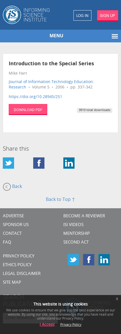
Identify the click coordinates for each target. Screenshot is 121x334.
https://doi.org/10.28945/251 (35, 97)
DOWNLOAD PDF (28, 109)
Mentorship (76, 234)
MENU (56, 36)
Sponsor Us (16, 225)
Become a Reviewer (84, 216)
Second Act (76, 242)
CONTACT (12, 234)
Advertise (13, 216)
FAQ (7, 242)
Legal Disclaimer (22, 274)
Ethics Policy (17, 265)
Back (16, 187)
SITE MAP (12, 283)
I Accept (47, 325)
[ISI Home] (30, 15)
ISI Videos (73, 225)
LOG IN (82, 15)
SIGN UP (107, 15)
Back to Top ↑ (60, 200)
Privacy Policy (18, 256)
